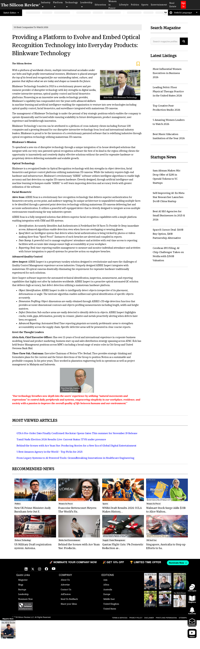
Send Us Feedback (69, 599)
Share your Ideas (69, 604)
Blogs (20, 584)
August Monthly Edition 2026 (150, 577)
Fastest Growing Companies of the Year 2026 (180, 580)
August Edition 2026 (165, 576)
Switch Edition (10, 12)
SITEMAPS (183, 617)
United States (109, 608)
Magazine (23, 580)
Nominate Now (25, 599)
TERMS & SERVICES (119, 617)
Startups (22, 589)
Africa (106, 584)
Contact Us (66, 589)
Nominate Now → (169, 562)
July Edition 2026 (150, 594)
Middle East (109, 599)
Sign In (183, 5)
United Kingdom (111, 604)
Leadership (86, 2)
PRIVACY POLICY (135, 617)
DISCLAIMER (149, 617)
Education (100, 4)
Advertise (65, 584)
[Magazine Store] (8, 629)
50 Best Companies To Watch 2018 (31, 27)
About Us (65, 580)
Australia (107, 589)
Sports (144, 4)
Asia (105, 580)
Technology (71, 2)
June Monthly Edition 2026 (179, 594)
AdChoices (66, 594)
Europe (106, 594)
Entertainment (159, 4)
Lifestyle (124, 4)
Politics (135, 4)
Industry (46, 2)
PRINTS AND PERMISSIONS (166, 617)
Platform (58, 2)
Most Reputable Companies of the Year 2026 (165, 598)
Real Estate (172, 5)
